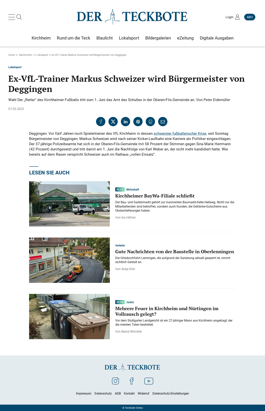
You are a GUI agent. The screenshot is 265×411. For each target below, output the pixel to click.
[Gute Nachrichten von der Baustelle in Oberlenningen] (69, 260)
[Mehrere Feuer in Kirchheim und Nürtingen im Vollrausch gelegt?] (69, 316)
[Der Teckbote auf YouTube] (148, 380)
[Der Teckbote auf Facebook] (131, 380)
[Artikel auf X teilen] (113, 121)
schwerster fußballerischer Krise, (180, 133)
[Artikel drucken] (150, 121)
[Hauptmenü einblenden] (12, 17)
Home (11, 55)
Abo (250, 17)
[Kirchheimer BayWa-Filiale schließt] (69, 204)
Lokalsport (42, 55)
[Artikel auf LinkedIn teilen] (125, 121)
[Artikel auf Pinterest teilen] (138, 121)
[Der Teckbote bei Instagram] (115, 380)
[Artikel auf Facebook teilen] (100, 121)
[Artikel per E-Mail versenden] (162, 121)
